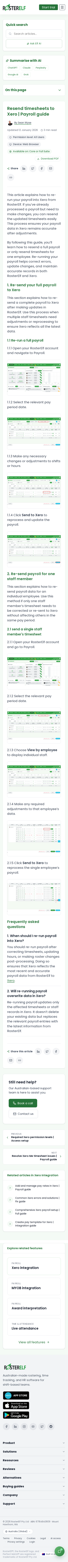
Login (32, 1542)
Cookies (31, 1538)
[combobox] (34, 34)
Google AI (13, 74)
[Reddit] (50, 1426)
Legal (43, 1538)
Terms (6, 1538)
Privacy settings (16, 1542)
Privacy (18, 1538)
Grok (26, 74)
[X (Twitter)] (42, 1426)
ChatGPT (12, 67)
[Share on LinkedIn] (23, 168)
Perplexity (41, 67)
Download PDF (50, 158)
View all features (32, 1342)
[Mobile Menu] (62, 7)
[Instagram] (24, 1426)
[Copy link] (10, 177)
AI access (56, 1538)
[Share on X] (32, 168)
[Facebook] (6, 1426)
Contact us (26, 1114)
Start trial (48, 7)
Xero (11, 980)
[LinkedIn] (15, 1426)
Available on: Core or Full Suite (31, 151)
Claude (27, 67)
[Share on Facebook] (41, 168)
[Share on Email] (50, 168)
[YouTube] (33, 1426)
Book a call (25, 1103)
